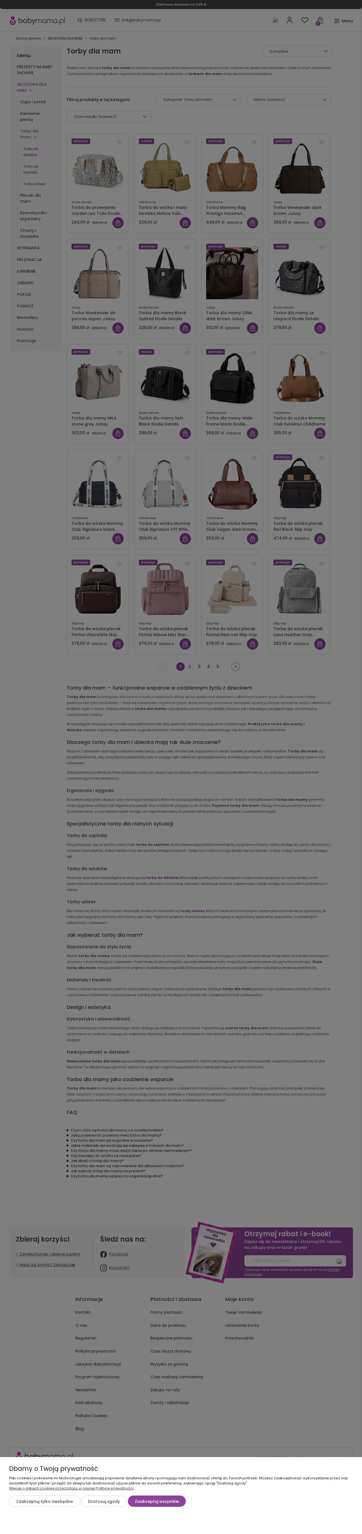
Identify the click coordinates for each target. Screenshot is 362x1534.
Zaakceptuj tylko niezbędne (44, 1501)
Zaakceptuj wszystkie (157, 1501)
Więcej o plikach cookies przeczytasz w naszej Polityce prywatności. (71, 1488)
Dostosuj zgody (104, 1501)
